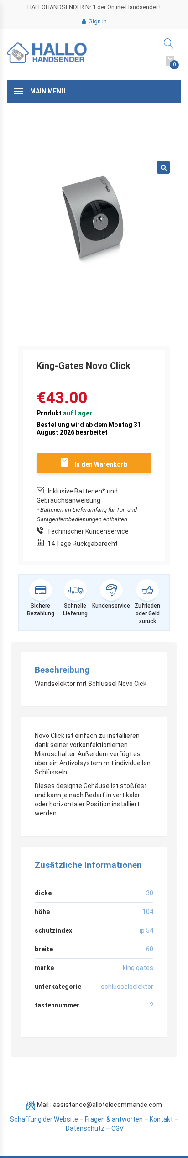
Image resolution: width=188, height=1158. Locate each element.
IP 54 (146, 930)
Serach (169, 43)
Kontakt (161, 1119)
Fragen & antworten (114, 1119)
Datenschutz (85, 1128)
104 (147, 911)
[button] (163, 167)
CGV (117, 1128)
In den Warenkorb (100, 464)
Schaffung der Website (44, 1119)
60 (149, 949)
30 (149, 893)
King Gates (138, 967)
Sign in (97, 21)
